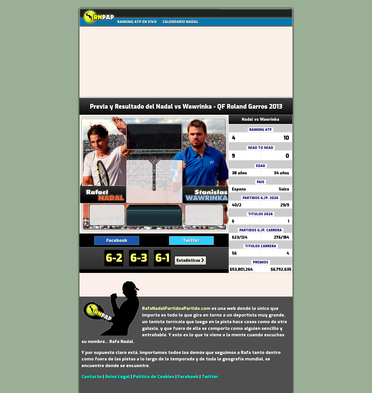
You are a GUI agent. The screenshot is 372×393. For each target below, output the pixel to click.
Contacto (92, 377)
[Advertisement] (186, 65)
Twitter (191, 240)
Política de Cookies (153, 377)
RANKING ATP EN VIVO (137, 21)
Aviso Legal (117, 377)
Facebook (116, 240)
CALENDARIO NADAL (180, 21)
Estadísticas (188, 260)
